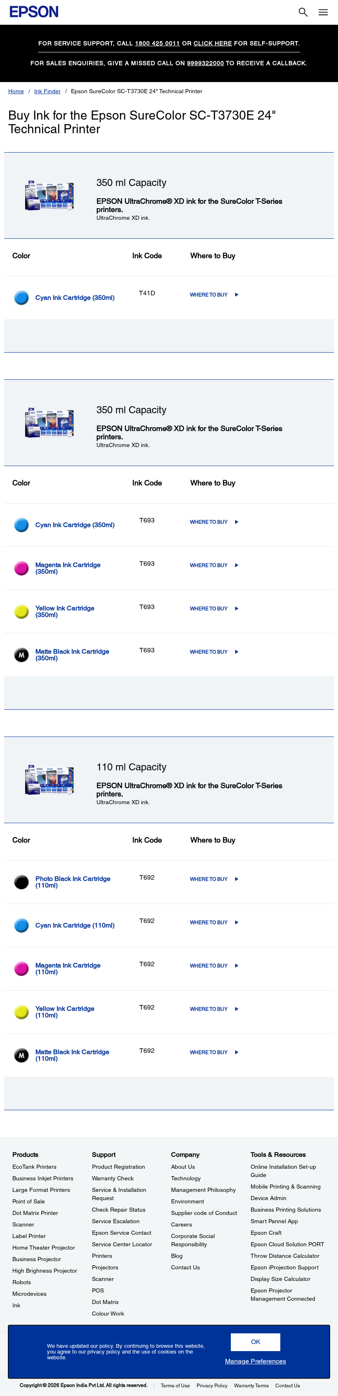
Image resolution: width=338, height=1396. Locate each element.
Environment (187, 1201)
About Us (183, 1166)
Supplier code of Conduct (204, 1213)
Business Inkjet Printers (42, 1178)
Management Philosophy (203, 1189)
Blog (177, 1255)
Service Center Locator (122, 1244)
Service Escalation (116, 1221)
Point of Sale (28, 1201)
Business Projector (36, 1259)
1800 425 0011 (157, 43)
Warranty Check (113, 1178)
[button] (255, 1342)
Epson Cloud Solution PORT (287, 1244)
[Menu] (323, 12)
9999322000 (205, 63)
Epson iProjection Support (285, 1267)
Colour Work (108, 1313)
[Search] (303, 12)
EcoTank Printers (34, 1166)
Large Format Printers (41, 1189)
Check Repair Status (119, 1209)
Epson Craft (266, 1232)
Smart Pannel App (274, 1221)
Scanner (23, 1224)
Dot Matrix (105, 1302)
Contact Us (185, 1267)
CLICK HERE (213, 43)
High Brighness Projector (44, 1270)
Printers (102, 1255)
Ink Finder (47, 91)
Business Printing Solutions (286, 1209)
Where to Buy (209, 295)
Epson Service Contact (121, 1232)
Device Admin (268, 1198)
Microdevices (29, 1293)
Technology (186, 1178)
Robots (21, 1282)
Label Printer (29, 1236)
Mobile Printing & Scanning (286, 1186)
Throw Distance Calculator (285, 1255)
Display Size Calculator (280, 1279)
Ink (16, 1305)
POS (98, 1290)
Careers (181, 1224)
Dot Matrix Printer (35, 1213)
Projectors (105, 1267)
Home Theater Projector (43, 1247)
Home (16, 91)
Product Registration (118, 1166)
